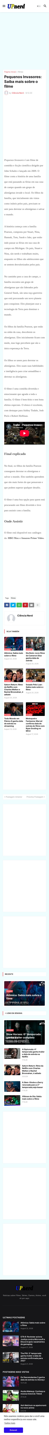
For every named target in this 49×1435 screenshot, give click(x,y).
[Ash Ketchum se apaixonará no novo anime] (11, 1409)
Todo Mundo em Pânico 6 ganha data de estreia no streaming (13, 722)
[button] (3, 6)
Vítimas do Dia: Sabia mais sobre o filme (32, 1097)
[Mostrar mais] (37, 605)
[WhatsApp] (19, 605)
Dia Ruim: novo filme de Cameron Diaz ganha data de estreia (35, 657)
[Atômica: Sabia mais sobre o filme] (11, 1327)
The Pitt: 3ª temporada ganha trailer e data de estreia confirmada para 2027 (32, 1357)
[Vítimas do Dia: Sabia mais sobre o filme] (12, 1100)
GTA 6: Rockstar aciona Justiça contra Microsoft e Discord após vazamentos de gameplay (33, 1340)
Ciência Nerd (25, 615)
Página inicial (10, 72)
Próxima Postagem (35, 797)
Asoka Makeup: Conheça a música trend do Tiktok (33, 1392)
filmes (20, 72)
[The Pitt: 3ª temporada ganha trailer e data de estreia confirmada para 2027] (11, 1357)
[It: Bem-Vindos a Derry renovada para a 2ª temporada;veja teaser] (12, 1086)
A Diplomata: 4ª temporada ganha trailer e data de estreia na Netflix (33, 1053)
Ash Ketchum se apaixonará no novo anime (33, 1406)
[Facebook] (7, 605)
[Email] (31, 605)
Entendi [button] (13, 1430)
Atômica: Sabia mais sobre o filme (13, 654)
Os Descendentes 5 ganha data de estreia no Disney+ (33, 1378)
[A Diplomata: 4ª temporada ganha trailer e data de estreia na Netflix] (12, 1053)
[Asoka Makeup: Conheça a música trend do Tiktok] (11, 1395)
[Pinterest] (25, 605)
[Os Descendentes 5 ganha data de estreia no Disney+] (11, 1381)
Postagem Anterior (14, 797)
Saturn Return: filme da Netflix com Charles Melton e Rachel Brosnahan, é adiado (13, 689)
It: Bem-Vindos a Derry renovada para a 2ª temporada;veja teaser (32, 1084)
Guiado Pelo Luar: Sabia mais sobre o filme (34, 687)
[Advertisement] (24, 40)
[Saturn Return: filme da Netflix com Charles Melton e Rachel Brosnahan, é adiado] (12, 1070)
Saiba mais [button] (9, 1423)
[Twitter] (13, 605)
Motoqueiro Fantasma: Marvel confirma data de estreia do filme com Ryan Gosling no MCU (35, 724)
